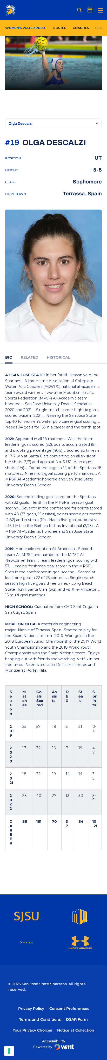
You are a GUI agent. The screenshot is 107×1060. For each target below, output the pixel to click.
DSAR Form (77, 1019)
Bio (8, 357)
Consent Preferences (69, 1008)
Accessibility (53, 1041)
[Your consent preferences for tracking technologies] (9, 1051)
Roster (59, 28)
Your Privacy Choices (32, 1030)
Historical (58, 357)
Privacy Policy (31, 1008)
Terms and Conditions (40, 1019)
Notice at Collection (75, 1030)
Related (29, 357)
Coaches (81, 28)
